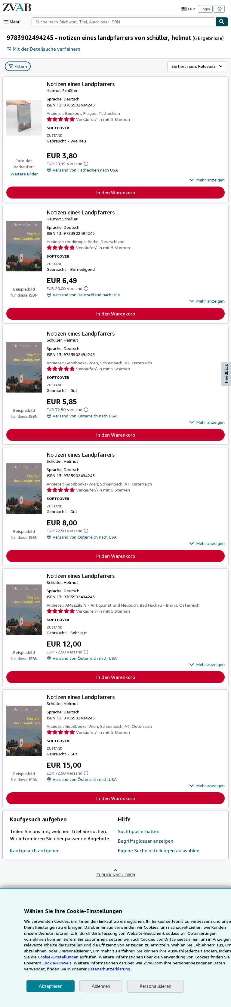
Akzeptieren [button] (50, 986)
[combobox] (123, 21)
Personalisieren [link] (155, 986)
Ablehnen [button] (101, 986)
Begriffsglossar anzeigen (145, 841)
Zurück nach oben (115, 874)
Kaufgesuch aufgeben (35, 850)
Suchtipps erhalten (138, 831)
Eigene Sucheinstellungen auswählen (158, 850)
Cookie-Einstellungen (58, 956)
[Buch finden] (222, 21)
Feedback (226, 373)
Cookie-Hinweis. (57, 962)
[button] (207, 180)
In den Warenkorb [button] (115, 193)
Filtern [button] (21, 66)
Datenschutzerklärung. (109, 968)
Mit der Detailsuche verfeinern (46, 49)
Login (205, 9)
